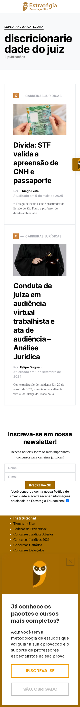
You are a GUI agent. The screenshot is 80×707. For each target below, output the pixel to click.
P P (30, 529)
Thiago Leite (29, 191)
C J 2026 (31, 539)
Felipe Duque (30, 367)
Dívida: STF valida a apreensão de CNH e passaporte (35, 163)
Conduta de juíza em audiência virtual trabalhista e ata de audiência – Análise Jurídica (34, 321)
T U (24, 523)
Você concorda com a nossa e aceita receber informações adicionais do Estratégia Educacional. (40, 496)
